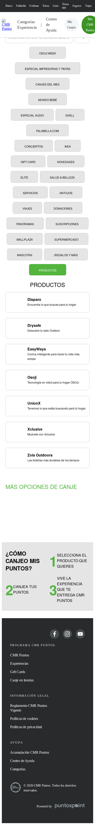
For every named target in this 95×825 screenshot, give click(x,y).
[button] (71, 24)
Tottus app (65, 6)
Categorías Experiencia (27, 24)
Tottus (45, 5)
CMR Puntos (19, 655)
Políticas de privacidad (26, 727)
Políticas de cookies (24, 719)
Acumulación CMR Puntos (29, 752)
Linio (56, 5)
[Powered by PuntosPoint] (70, 806)
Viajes (88, 5)
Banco (9, 5)
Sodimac (34, 5)
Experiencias (19, 663)
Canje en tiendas (21, 680)
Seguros (77, 5)
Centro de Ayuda (51, 24)
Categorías (17, 769)
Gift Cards (17, 672)
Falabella (21, 5)
